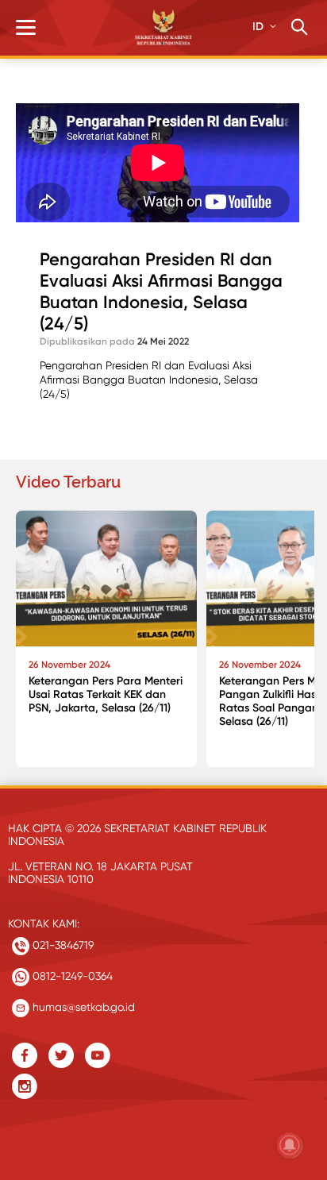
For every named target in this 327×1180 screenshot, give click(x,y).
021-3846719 (61, 945)
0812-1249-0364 (71, 976)
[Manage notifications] (289, 1145)
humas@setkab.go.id (82, 1007)
